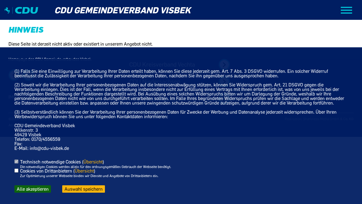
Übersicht (93, 162)
